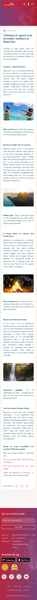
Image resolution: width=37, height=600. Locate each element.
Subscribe (18, 527)
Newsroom (6, 541)
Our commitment (18, 538)
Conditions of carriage (14, 590)
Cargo (14, 547)
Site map (26, 590)
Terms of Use (17, 586)
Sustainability (17, 541)
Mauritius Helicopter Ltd (21, 535)
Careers (5, 538)
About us (5, 535)
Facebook (27, 473)
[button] (28, 4)
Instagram (10, 475)
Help (33, 535)
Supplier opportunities (20, 544)
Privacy (8, 586)
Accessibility (27, 586)
